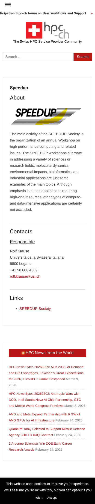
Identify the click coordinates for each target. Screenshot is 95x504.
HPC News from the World (50, 353)
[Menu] (7, 4)
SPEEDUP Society (35, 309)
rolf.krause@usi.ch (25, 276)
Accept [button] (52, 497)
